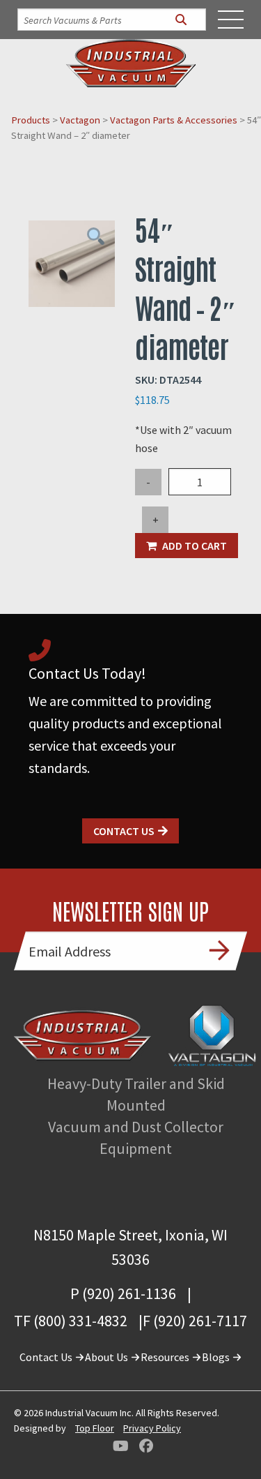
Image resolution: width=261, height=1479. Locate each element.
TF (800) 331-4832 (70, 1320)
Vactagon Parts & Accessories (173, 120)
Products (30, 120)
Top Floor (94, 1428)
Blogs (217, 1357)
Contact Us (124, 831)
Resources (166, 1357)
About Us (107, 1357)
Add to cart (194, 546)
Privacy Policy (152, 1428)
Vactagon (80, 120)
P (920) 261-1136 (123, 1293)
